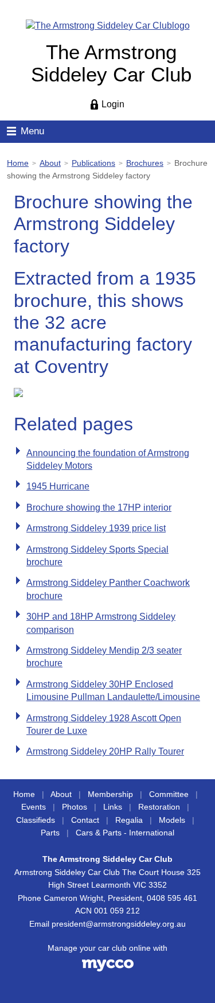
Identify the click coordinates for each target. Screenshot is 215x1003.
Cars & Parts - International (125, 833)
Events (33, 807)
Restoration (159, 807)
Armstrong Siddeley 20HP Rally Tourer (105, 751)
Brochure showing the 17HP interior (98, 507)
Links (112, 807)
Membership (110, 794)
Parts (50, 833)
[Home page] (108, 25)
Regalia (129, 820)
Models (172, 820)
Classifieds (35, 820)
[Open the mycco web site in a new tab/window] (108, 969)
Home (18, 163)
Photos (74, 807)
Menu (32, 131)
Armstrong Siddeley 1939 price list (96, 528)
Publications (93, 163)
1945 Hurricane (57, 486)
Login (112, 104)
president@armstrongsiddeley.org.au (119, 924)
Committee (169, 794)
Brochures (144, 163)
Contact (85, 820)
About (50, 163)
